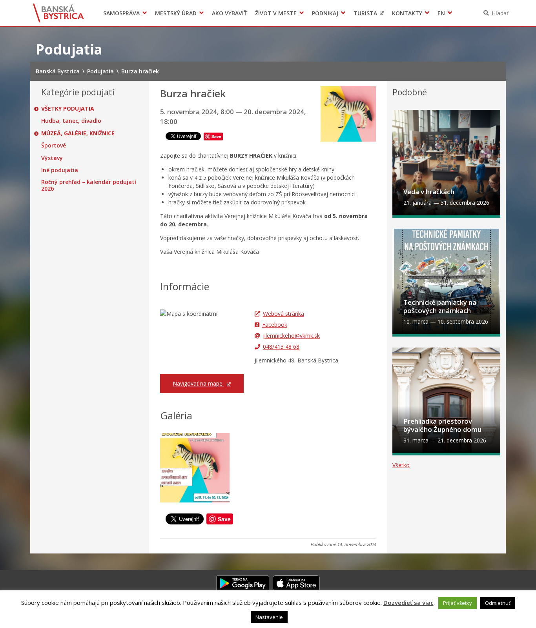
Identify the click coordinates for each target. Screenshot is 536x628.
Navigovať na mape (198, 383)
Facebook (274, 324)
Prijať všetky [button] (457, 602)
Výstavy (52, 158)
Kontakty (407, 13)
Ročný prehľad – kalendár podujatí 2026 (88, 185)
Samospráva (121, 13)
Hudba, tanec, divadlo (71, 120)
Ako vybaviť (229, 13)
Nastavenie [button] (269, 617)
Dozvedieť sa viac (408, 602)
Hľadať (500, 13)
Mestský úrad (176, 13)
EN (441, 13)
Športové (53, 145)
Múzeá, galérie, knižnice (78, 133)
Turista (365, 13)
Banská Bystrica (58, 13)
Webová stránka (283, 313)
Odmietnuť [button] (497, 602)
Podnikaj (325, 13)
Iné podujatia (59, 170)
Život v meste (276, 13)
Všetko (401, 465)
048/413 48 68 (281, 346)
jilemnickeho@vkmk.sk (291, 335)
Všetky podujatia (67, 108)
